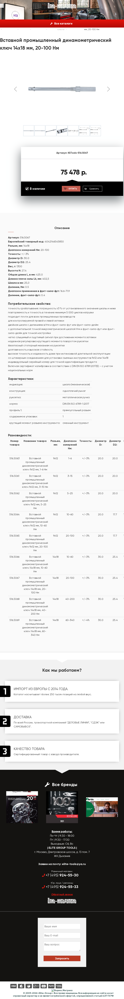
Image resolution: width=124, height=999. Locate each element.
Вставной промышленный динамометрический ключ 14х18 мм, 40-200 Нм (35, 606)
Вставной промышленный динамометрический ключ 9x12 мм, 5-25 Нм (35, 500)
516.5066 (14, 556)
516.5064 (14, 514)
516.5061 (14, 475)
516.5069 (14, 620)
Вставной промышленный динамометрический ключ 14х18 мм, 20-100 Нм (35, 585)
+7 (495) (62, 875)
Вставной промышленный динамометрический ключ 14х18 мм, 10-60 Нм (35, 564)
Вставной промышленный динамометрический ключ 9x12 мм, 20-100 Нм (35, 543)
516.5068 (15, 598)
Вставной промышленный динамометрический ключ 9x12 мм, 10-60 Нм (35, 522)
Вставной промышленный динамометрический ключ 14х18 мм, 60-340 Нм (35, 627)
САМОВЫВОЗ (22, 726)
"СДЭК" (95, 722)
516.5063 (15, 458)
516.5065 (15, 535)
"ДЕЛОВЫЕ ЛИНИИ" (78, 722)
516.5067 (15, 577)
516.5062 (15, 493)
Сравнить (94, 188)
